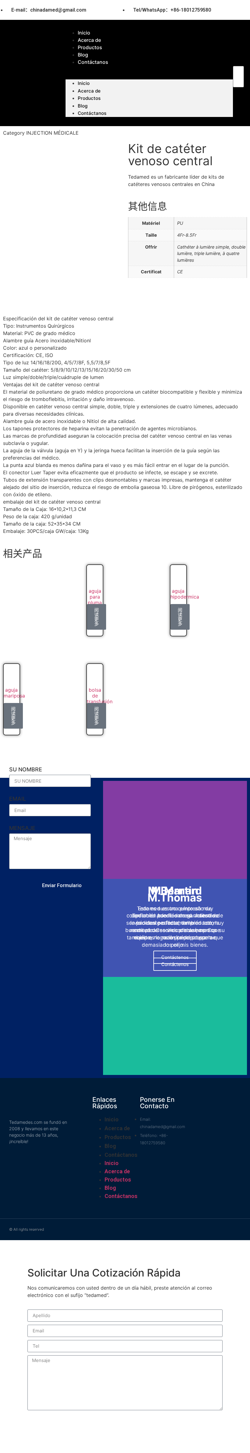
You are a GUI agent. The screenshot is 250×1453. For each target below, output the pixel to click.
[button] (238, 62)
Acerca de (89, 91)
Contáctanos (93, 62)
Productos (89, 98)
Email (17, 799)
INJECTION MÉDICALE (52, 133)
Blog (83, 106)
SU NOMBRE (25, 770)
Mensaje (22, 828)
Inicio (84, 83)
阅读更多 (96, 617)
